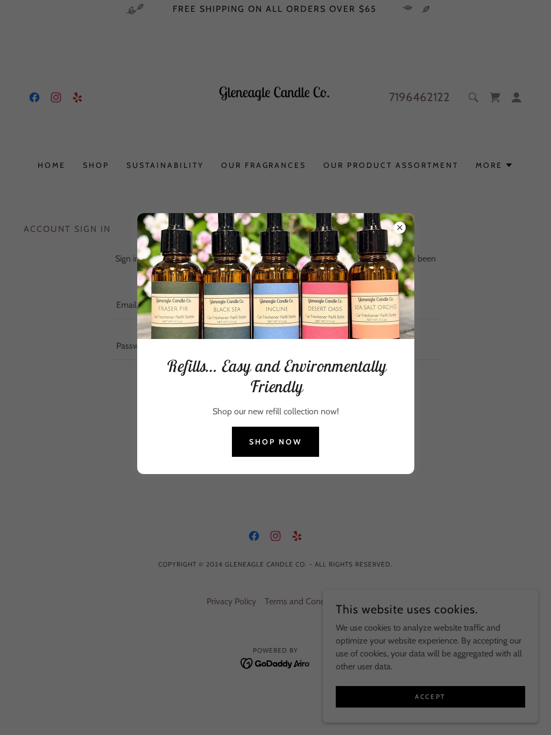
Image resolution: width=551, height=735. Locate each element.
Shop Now (275, 442)
